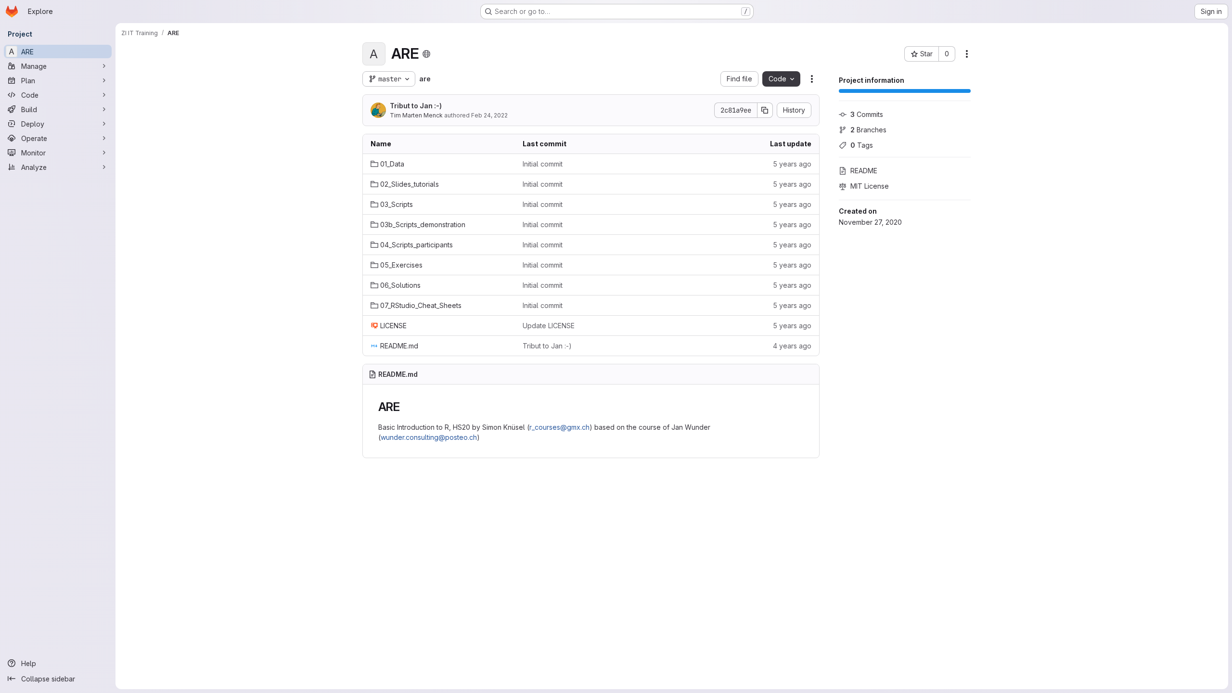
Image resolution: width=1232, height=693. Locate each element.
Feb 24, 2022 (489, 115)
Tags (861, 145)
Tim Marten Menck (416, 115)
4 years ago (792, 346)
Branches (868, 130)
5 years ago (792, 164)
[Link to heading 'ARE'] (406, 407)
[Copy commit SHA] (765, 110)
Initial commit (543, 164)
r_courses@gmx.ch (559, 427)
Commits (866, 114)
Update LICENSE (549, 325)
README (863, 171)
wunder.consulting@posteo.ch (429, 437)
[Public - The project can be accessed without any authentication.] (426, 54)
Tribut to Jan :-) (416, 106)
